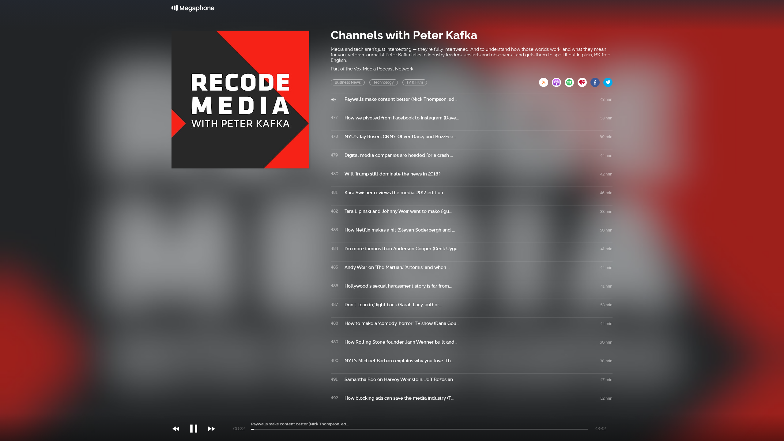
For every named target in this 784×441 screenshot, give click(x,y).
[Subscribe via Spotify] (571, 80)
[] (197, 416)
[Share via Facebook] (596, 80)
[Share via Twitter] (607, 80)
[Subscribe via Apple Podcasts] (558, 80)
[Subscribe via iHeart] (584, 80)
